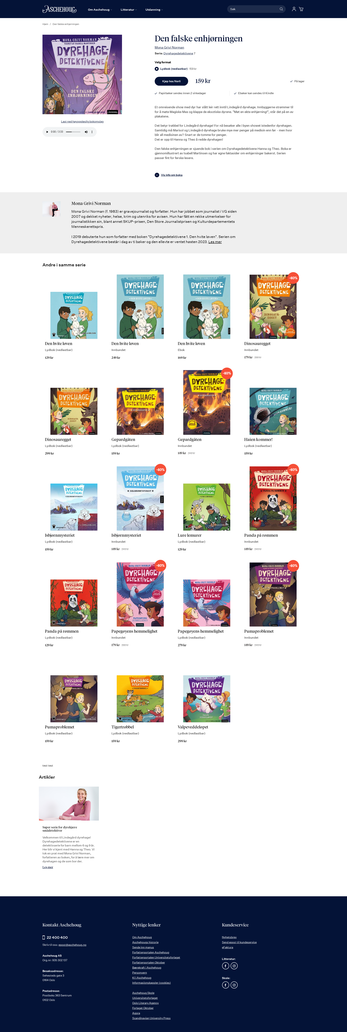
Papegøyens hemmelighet (134, 632)
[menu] (125, 9)
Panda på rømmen (261, 536)
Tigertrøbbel (123, 727)
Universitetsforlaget (145, 998)
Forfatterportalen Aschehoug (150, 952)
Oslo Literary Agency (145, 1003)
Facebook (225, 965)
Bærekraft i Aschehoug (146, 967)
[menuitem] (100, 9)
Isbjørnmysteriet (60, 536)
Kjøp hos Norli (171, 81)
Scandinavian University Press (151, 1018)
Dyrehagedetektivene (178, 53)
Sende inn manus (143, 947)
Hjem (45, 24)
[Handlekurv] (302, 9)
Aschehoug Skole (143, 993)
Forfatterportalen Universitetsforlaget (156, 957)
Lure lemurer (190, 536)
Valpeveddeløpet (193, 727)
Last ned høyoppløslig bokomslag (82, 121)
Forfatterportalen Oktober (148, 962)
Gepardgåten (123, 440)
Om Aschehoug (142, 937)
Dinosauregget (257, 344)
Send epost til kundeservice (239, 942)
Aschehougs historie (145, 942)
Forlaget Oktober (143, 1008)
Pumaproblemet (259, 632)
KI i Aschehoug (141, 977)
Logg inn (294, 9)
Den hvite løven (58, 344)
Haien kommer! (258, 440)
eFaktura (227, 947)
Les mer (215, 241)
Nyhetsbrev (229, 937)
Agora (136, 1013)
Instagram (234, 965)
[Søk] (281, 9)
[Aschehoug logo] (59, 9)
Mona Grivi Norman (169, 47)
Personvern (139, 972)
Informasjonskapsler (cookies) (151, 982)
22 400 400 (57, 937)
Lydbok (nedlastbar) (178, 68)
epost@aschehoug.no (72, 945)
